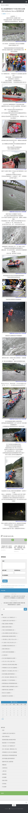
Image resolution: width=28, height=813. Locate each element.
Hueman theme (20, 808)
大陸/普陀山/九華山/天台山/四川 (9, 639)
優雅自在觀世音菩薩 (6, 627)
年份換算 (4, 786)
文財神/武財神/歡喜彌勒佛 (8, 652)
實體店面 (4, 764)
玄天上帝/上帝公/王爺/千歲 (8, 661)
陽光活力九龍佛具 (5, 5)
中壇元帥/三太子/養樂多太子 (8, 617)
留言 (3, 561)
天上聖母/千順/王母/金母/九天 (9, 642)
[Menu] (26, 1)
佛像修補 (4, 774)
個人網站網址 (5, 575)
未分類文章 (4, 655)
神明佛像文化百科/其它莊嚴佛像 (9, 667)
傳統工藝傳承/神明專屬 (7, 623)
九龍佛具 (4, 13)
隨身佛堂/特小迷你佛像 (7, 696)
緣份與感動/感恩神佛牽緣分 (8, 674)
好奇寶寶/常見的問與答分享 (8, 645)
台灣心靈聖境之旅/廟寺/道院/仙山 (10, 633)
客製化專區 (4, 780)
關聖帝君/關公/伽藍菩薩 (7, 689)
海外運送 (4, 783)
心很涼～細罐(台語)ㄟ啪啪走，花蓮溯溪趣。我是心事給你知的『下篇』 (19, 548)
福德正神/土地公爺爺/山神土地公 (9, 670)
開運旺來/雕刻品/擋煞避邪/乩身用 (10, 686)
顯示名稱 (4, 570)
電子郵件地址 (17, 570)
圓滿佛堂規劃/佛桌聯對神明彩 (9, 636)
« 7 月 (2, 719)
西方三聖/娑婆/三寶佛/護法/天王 (9, 677)
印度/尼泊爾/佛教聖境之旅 (8, 630)
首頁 (3, 730)
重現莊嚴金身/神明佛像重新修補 (9, 683)
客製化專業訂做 (5, 648)
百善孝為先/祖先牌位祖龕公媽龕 (9, 664)
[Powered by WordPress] (9, 808)
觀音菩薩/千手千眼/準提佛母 (8, 680)
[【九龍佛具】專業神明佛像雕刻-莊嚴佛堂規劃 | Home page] (2, 2)
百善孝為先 (4, 768)
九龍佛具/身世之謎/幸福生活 (8, 620)
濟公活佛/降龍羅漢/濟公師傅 (8, 658)
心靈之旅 (4, 771)
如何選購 (4, 777)
